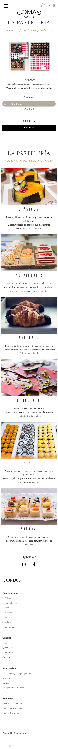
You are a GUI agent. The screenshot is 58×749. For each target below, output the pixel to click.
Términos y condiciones (13, 703)
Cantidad (29, 109)
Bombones (29, 97)
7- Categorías (8, 626)
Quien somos (8, 647)
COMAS (11, 580)
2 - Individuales (9, 603)
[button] (6, 6)
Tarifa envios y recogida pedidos (16, 673)
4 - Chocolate (8, 612)
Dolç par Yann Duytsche (13, 687)
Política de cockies (10, 713)
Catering (6, 657)
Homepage (7, 643)
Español (8, 746)
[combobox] (10, 746)
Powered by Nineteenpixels (15, 733)
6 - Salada (6, 622)
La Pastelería (8, 652)
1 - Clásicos (7, 598)
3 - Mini (6, 607)
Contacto (6, 683)
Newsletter (7, 678)
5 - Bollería (7, 617)
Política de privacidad (12, 708)
